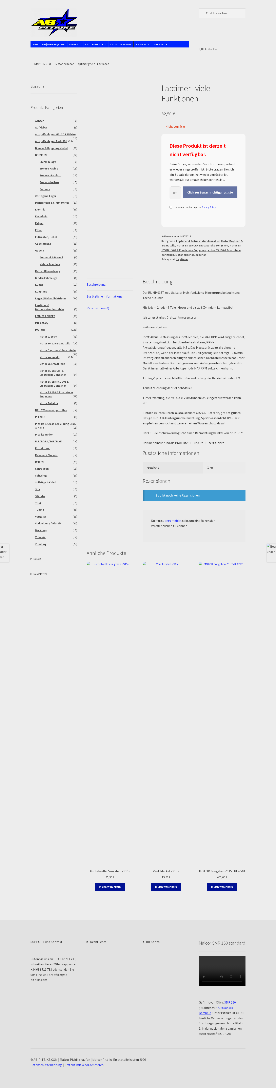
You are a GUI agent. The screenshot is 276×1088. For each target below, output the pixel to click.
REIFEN (39, 462)
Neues (37, 559)
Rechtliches (98, 942)
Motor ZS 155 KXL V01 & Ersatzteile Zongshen (54, 383)
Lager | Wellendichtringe (50, 298)
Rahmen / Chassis (46, 455)
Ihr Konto (153, 942)
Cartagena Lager (45, 196)
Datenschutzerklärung (46, 1065)
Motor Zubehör (65, 64)
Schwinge (41, 475)
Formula (45, 189)
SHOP (35, 44)
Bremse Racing (49, 168)
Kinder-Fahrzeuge (46, 278)
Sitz (37, 489)
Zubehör (200, 255)
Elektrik (40, 209)
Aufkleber (41, 127)
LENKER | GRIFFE (45, 316)
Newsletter (40, 574)
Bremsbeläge (48, 162)
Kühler (39, 284)
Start (37, 64)
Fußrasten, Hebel (46, 237)
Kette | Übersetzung (47, 271)
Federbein (41, 216)
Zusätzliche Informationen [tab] (105, 296)
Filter (38, 230)
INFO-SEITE (141, 44)
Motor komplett (49, 357)
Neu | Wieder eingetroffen (53, 44)
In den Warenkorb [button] (110, 887)
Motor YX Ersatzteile (52, 364)
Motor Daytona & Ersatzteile (58, 350)
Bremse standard (50, 175)
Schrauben (42, 468)
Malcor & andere (50, 264)
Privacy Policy (209, 207)
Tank (38, 503)
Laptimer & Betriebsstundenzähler (198, 241)
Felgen (39, 223)
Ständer (40, 496)
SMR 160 (230, 1002)
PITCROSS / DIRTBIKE (48, 441)
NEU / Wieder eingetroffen (51, 410)
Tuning (39, 509)
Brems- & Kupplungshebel (51, 148)
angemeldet (173, 521)
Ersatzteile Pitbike (94, 44)
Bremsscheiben (49, 182)
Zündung (40, 544)
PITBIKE (40, 417)
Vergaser (40, 516)
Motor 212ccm (48, 336)
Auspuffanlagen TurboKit (51, 141)
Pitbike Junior (44, 434)
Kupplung (41, 291)
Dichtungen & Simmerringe (52, 202)
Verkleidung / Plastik (48, 523)
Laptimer (182, 259)
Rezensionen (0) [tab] (98, 308)
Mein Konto (159, 44)
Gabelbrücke (43, 243)
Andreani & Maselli (51, 257)
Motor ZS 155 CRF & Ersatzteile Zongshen (202, 245)
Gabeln (39, 250)
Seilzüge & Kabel (45, 482)
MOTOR (48, 64)
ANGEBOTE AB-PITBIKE (120, 44)
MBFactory (41, 323)
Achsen (39, 121)
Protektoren (42, 448)
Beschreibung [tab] (96, 284)
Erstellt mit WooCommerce (84, 1065)
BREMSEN (41, 155)
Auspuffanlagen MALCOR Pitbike (55, 134)
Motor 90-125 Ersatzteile (55, 343)
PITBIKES (73, 44)
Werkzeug (41, 530)
